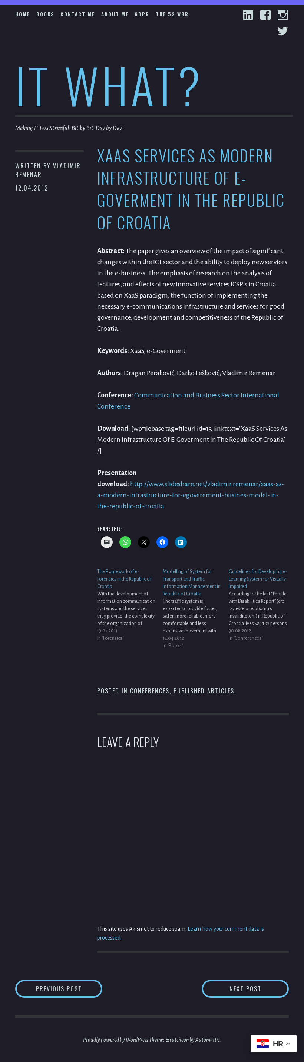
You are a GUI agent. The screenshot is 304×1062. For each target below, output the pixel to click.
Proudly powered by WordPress (115, 1040)
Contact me (77, 14)
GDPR (142, 14)
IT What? (109, 84)
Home (22, 14)
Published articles (204, 690)
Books (45, 14)
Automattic (207, 1040)
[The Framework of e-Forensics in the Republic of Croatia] (130, 605)
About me (115, 14)
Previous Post (69, 988)
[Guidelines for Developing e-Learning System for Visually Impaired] (261, 605)
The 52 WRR (172, 14)
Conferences (149, 690)
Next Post (259, 988)
